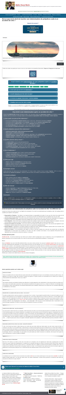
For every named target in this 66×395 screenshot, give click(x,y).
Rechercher (60, 63)
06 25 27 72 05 (37, 11)
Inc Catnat (35, 14)
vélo (32, 355)
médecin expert (22, 299)
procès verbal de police (51, 244)
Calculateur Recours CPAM (17, 16)
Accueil (18, 14)
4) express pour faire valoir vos (20, 102)
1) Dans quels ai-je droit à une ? (21, 89)
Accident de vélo (5, 236)
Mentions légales (26, 393)
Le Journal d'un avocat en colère (47, 16)
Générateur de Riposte (47, 14)
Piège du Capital (26, 16)
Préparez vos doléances (56, 14)
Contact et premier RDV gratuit (11, 14)
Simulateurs (40, 14)
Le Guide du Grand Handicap (27, 14)
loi (6, 243)
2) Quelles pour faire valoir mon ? (21, 93)
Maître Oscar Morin (23, 5)
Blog (30, 393)
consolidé (55, 355)
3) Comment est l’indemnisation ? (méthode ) (24, 98)
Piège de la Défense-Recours (35, 16)
